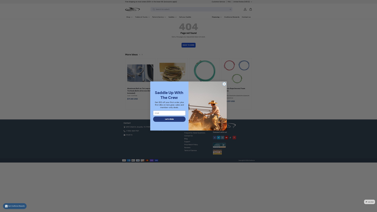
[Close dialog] (224, 84)
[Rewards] (15, 206)
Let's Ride (169, 119)
